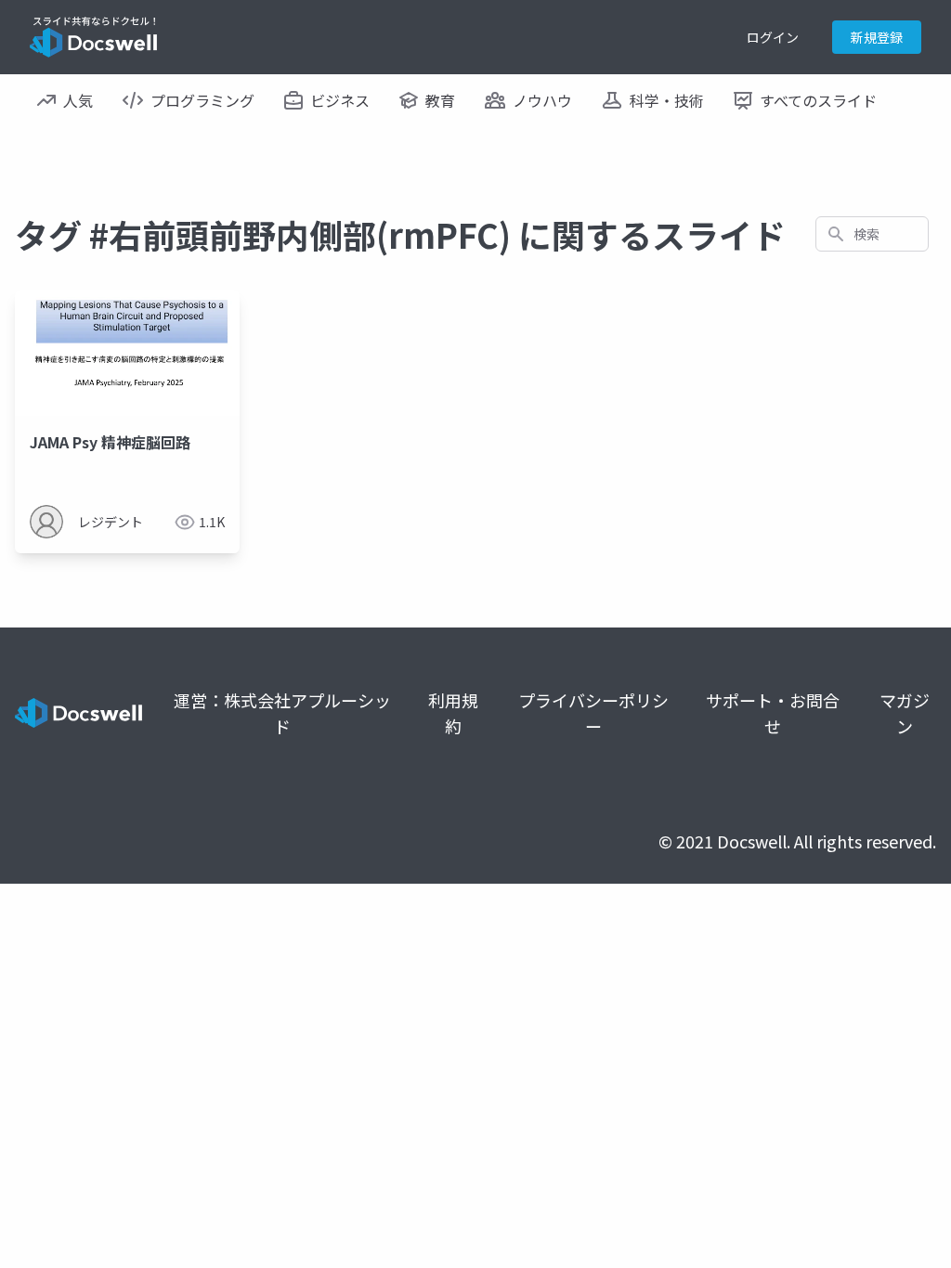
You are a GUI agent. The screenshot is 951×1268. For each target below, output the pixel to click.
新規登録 (877, 37)
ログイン (773, 37)
